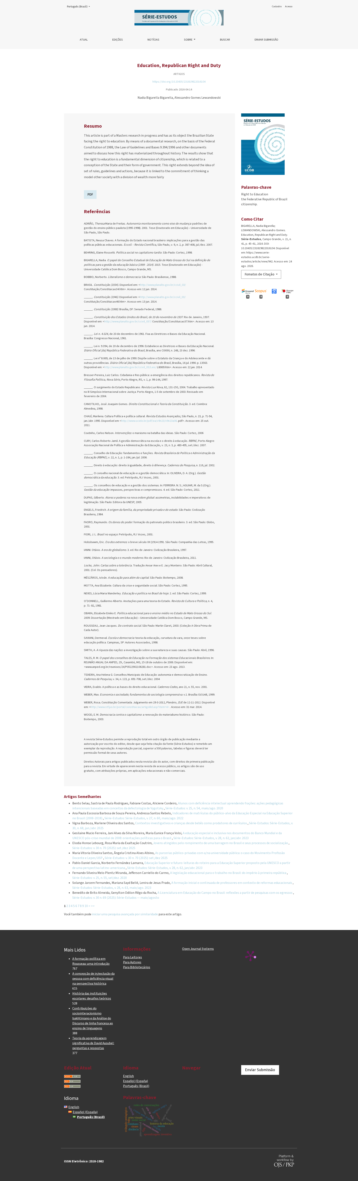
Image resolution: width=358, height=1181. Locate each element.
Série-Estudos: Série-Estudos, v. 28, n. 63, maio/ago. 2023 (111, 887)
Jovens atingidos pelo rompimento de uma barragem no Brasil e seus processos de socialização (221, 843)
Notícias (153, 40)
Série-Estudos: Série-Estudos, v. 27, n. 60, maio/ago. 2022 (143, 818)
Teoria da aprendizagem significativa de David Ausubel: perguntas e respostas (93, 1043)
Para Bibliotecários (136, 967)
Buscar (225, 40)
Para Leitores (132, 957)
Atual (84, 40)
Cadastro (277, 6)
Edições (117, 40)
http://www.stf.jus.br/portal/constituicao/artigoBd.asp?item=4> (130, 707)
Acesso (288, 6)
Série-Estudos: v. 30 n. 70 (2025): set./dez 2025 (103, 848)
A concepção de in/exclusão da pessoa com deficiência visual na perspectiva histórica (93, 978)
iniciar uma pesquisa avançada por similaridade (125, 914)
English (128, 1076)
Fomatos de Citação (260, 274)
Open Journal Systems (198, 949)
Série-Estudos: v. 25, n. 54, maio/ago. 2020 (194, 808)
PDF (90, 194)
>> (93, 906)
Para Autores (132, 962)
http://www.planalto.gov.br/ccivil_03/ (163, 285)
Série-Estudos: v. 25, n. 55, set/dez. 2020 (99, 878)
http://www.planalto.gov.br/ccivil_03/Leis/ (130, 367)
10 (86, 906)
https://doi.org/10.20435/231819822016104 (179, 81)
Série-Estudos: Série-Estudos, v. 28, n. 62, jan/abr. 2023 (211, 838)
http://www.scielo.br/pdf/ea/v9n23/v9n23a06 (149, 421)
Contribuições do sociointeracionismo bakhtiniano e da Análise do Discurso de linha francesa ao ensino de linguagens (92, 1018)
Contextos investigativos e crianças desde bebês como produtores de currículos (191, 823)
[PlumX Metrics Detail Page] (250, 955)
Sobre (188, 40)
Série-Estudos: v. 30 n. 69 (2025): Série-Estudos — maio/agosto (115, 897)
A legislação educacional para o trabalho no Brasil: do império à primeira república (228, 873)
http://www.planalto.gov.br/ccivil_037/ (128, 321)
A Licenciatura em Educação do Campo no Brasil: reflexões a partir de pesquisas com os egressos (225, 892)
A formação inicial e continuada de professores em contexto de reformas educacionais (232, 883)
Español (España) (135, 1081)
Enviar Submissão (266, 40)
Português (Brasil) (80, 6)
